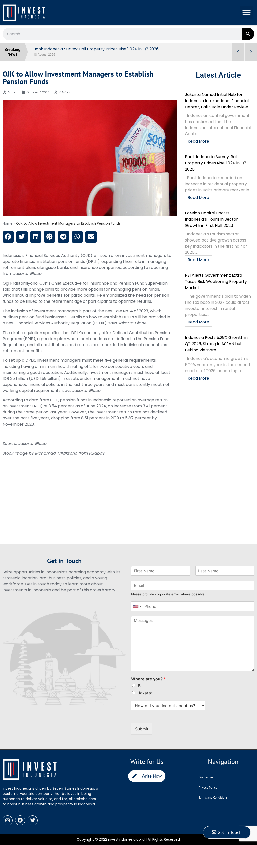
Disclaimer (206, 777)
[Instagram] (8, 820)
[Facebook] (20, 820)
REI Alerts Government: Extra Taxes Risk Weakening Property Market (216, 281)
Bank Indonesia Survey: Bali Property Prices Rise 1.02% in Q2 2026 (215, 163)
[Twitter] (33, 820)
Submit (141, 728)
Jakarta (145, 692)
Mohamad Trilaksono (56, 453)
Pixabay (97, 453)
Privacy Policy (208, 787)
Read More (198, 141)
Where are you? (148, 678)
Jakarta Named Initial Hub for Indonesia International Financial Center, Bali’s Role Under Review (217, 101)
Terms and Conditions (213, 797)
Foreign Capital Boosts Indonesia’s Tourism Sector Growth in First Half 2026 (211, 219)
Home (8, 223)
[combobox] (137, 606)
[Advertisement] (90, 508)
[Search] (248, 34)
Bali (141, 685)
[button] (246, 12)
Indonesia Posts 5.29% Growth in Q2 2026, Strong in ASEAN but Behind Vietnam (216, 344)
